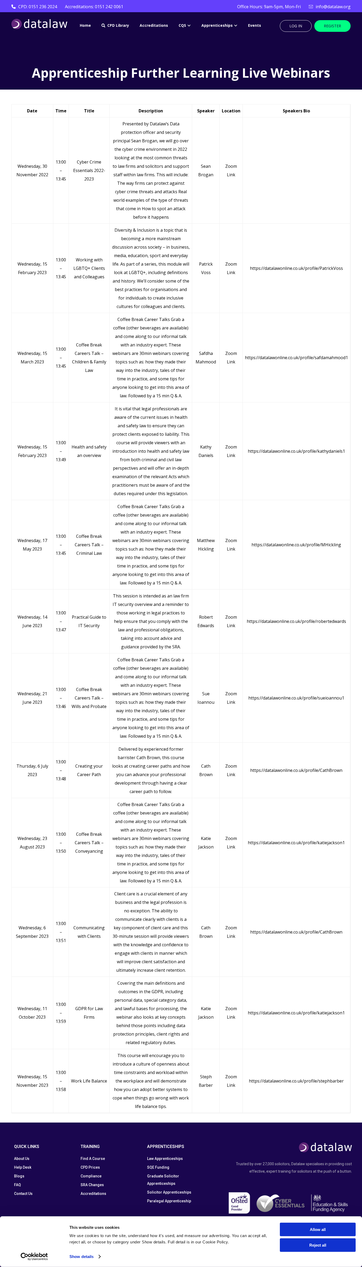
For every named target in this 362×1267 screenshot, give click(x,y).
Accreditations (93, 1193)
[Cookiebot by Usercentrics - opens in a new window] (34, 1257)
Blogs (19, 1176)
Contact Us (23, 1193)
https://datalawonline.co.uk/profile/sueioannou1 (296, 698)
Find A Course (93, 1158)
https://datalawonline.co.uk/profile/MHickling (296, 545)
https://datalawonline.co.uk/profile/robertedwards (296, 621)
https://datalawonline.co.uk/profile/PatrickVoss (296, 268)
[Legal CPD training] (39, 24)
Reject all (317, 1245)
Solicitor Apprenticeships (169, 1192)
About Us (21, 1158)
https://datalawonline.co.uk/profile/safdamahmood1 (296, 357)
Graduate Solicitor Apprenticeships (163, 1180)
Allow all (318, 1229)
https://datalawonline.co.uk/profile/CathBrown (296, 770)
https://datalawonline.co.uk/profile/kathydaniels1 (296, 451)
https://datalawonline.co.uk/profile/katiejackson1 (296, 843)
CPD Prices (90, 1167)
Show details (81, 1256)
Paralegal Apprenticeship (169, 1201)
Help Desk (22, 1167)
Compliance (91, 1176)
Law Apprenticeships (165, 1158)
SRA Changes (92, 1185)
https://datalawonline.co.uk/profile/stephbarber (296, 1081)
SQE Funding (158, 1167)
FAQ (17, 1185)
